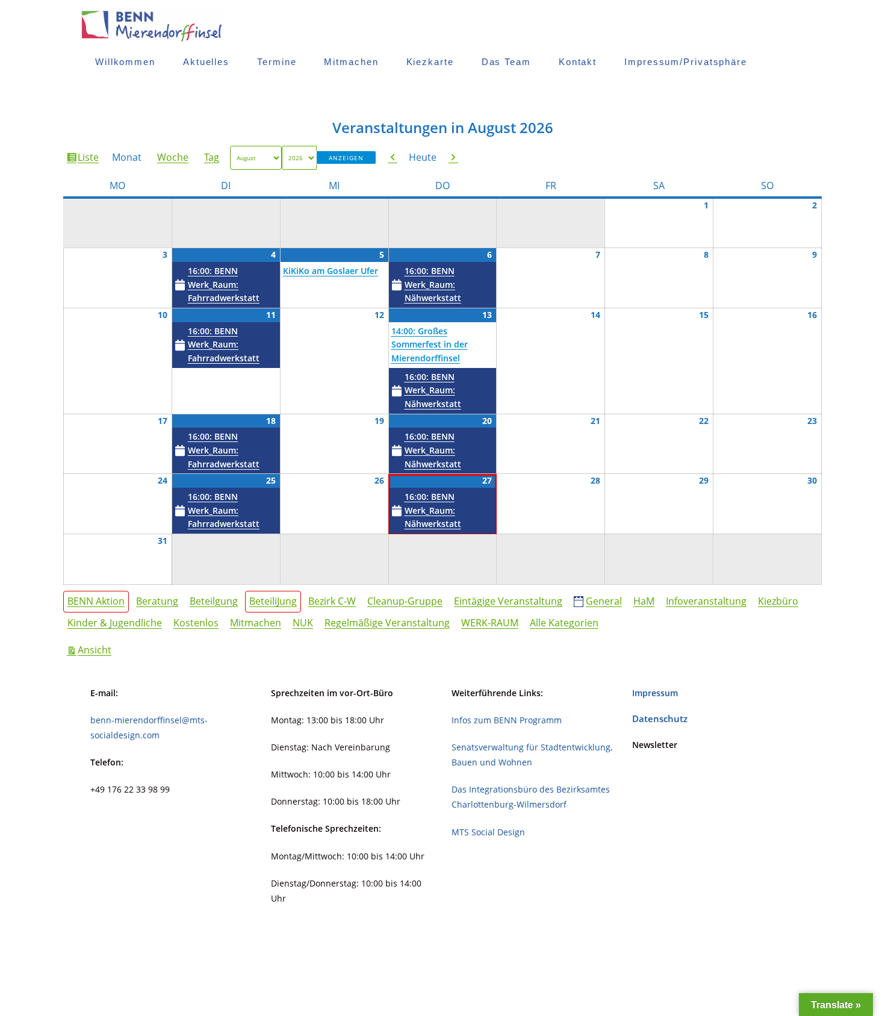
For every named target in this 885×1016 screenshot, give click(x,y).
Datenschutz (660, 718)
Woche (172, 157)
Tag (211, 157)
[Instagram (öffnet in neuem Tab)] (795, 25)
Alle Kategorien (564, 622)
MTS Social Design (488, 832)
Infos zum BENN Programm (507, 720)
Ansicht (96, 649)
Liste (89, 159)
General (604, 601)
